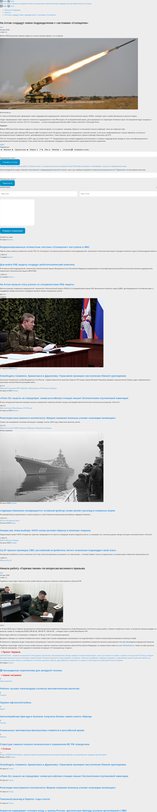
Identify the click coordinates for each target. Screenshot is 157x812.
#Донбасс (24, 388)
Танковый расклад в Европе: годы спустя (25, 799)
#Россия (46, 388)
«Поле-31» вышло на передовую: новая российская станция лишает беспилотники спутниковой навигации (64, 398)
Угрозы (30, 3)
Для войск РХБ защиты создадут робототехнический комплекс (37, 264)
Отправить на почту (10, 162)
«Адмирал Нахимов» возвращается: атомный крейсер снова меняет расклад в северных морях (57, 510)
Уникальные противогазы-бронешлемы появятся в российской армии (42, 730)
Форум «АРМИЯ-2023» (8, 755)
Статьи (10, 663)
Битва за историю (75, 755)
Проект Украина (11, 652)
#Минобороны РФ (35, 388)
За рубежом (23, 3)
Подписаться (7, 183)
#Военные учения (6, 428)
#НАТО (16, 428)
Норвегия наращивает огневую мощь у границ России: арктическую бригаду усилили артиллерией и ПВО (63, 810)
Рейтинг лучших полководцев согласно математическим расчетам (39, 688)
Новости (3, 3)
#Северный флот (13, 520)
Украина (15, 3)
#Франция (31, 428)
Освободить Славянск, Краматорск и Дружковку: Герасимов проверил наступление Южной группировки (63, 376)
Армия (9, 3)
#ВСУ (19, 388)
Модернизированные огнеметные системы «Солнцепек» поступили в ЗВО (44, 247)
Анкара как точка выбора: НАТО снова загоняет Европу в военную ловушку (45, 530)
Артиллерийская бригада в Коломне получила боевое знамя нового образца (46, 716)
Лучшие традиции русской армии (65, 3)
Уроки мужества (46, 3)
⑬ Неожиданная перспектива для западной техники (31, 670)
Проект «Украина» (24, 755)
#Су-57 (9, 560)
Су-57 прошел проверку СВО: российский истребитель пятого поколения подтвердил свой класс (58, 550)
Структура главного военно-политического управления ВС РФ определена (44, 744)
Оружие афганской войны (15, 702)
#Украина (53, 388)
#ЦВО (2, 145)
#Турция (15, 540)
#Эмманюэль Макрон (43, 428)
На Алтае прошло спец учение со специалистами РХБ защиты (37, 284)
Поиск (12, 1)
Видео (4, 1)
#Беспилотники (5, 408)
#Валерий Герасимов (8, 388)
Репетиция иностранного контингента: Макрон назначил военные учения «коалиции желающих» (58, 418)
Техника (37, 3)
